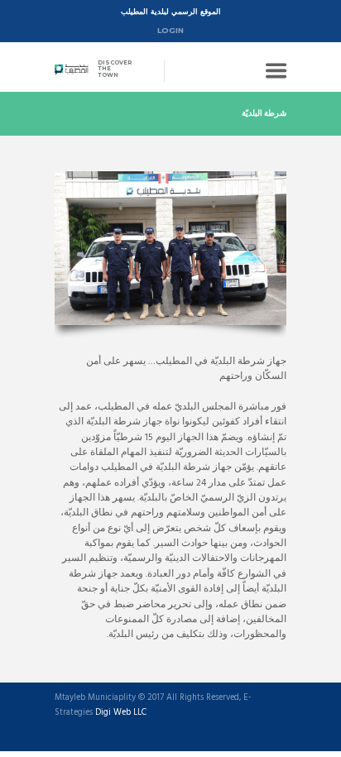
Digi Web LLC (120, 713)
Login (170, 30)
